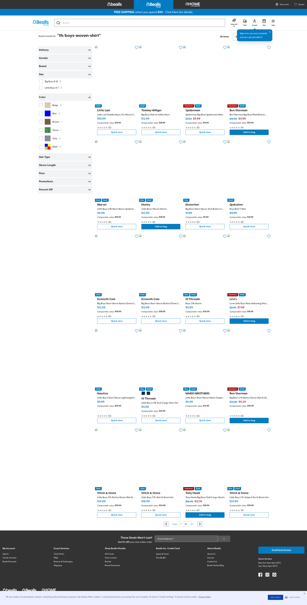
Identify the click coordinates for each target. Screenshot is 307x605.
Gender (43, 58)
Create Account (9, 558)
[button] (292, 597)
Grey (56, 138)
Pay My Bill (160, 558)
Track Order (59, 554)
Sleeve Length (47, 165)
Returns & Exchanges (63, 561)
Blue (56, 113)
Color (42, 97)
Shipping (58, 565)
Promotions (46, 181)
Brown (57, 121)
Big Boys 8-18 (53, 81)
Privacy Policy (205, 597)
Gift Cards (109, 554)
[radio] (143, 393)
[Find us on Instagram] (267, 575)
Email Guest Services (281, 550)
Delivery (44, 50)
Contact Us (212, 561)
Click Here (172, 12)
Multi (56, 146)
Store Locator (111, 558)
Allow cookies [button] (275, 597)
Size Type (44, 157)
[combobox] (139, 23)
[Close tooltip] (270, 32)
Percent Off (45, 189)
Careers (210, 558)
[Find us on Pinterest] (274, 575)
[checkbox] (41, 81)
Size (41, 74)
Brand (42, 66)
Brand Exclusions (112, 565)
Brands (108, 561)
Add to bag (256, 133)
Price (42, 173)
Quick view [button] (123, 133)
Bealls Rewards (9, 561)
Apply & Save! (162, 554)
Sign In (6, 554)
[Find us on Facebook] (260, 575)
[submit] (224, 539)
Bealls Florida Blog (215, 565)
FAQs (56, 558)
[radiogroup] (145, 393)
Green (56, 130)
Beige (56, 105)
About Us (211, 554)
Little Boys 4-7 (53, 87)
